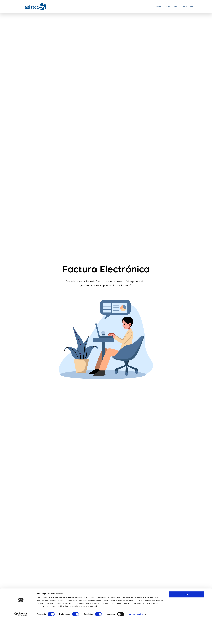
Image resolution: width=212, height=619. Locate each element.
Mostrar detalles (136, 614)
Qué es (158, 6)
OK (186, 594)
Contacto (187, 6)
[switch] (75, 614)
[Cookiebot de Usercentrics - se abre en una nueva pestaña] (21, 614)
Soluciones (171, 6)
